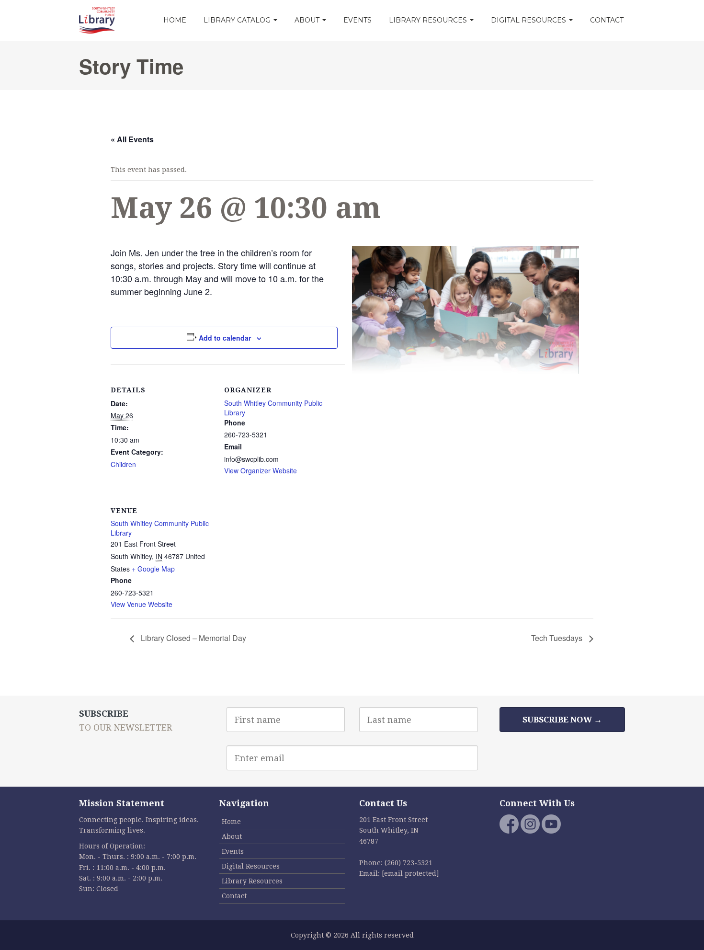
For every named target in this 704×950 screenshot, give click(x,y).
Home (174, 20)
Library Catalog (238, 20)
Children (123, 464)
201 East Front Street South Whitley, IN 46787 (393, 830)
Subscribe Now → (562, 719)
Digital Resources (529, 20)
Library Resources (429, 20)
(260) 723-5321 (408, 863)
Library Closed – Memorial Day (192, 637)
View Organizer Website (260, 470)
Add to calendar (225, 338)
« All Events (132, 139)
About (308, 20)
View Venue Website (141, 604)
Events (357, 20)
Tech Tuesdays (557, 637)
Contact (607, 20)
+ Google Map (153, 568)
